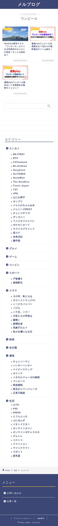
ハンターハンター (22, 365)
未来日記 (18, 237)
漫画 (12, 355)
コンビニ (14, 264)
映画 (12, 339)
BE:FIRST (19, 154)
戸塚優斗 (18, 279)
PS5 (15, 408)
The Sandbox (21, 182)
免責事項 (40, 518)
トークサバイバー (22, 304)
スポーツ (14, 272)
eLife (16, 404)
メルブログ (29, 4)
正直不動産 (19, 393)
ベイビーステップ (22, 369)
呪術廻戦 (18, 385)
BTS (15, 158)
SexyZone (19, 170)
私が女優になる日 (22, 331)
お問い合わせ (14, 493)
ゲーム (13, 256)
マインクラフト (21, 448)
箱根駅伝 (18, 282)
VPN (15, 193)
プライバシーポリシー (23, 518)
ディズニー (19, 217)
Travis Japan (21, 185)
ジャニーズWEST (22, 209)
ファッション (20, 444)
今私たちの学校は (22, 316)
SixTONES (19, 174)
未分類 (13, 347)
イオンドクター (21, 424)
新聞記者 (18, 324)
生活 (12, 400)
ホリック (18, 373)
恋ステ (16, 233)
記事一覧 (12, 501)
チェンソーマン (21, 361)
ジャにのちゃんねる (24, 205)
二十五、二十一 (21, 312)
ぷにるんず (19, 420)
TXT (15, 189)
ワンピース (19, 381)
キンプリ (18, 201)
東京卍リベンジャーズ (25, 389)
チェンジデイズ (21, 213)
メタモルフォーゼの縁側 (26, 377)
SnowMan (19, 178)
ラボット (18, 452)
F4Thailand (20, 162)
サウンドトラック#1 (24, 300)
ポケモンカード (21, 225)
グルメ (13, 248)
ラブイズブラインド (24, 229)
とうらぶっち (20, 416)
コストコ (18, 440)
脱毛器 (16, 456)
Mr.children (20, 166)
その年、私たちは (22, 296)
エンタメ (14, 148)
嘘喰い (16, 320)
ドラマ (13, 290)
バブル (16, 308)
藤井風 (16, 240)
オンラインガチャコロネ (26, 432)
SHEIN (17, 412)
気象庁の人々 (20, 327)
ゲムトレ (18, 436)
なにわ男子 (19, 197)
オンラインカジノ (22, 428)
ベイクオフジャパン (24, 221)
